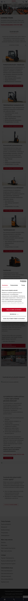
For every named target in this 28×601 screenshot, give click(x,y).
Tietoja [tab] (23, 285)
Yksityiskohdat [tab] (14, 285)
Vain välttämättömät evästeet (14, 318)
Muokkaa (13, 314)
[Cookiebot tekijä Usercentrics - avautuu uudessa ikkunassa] (20, 281)
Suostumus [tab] (5, 285)
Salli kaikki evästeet (14, 309)
